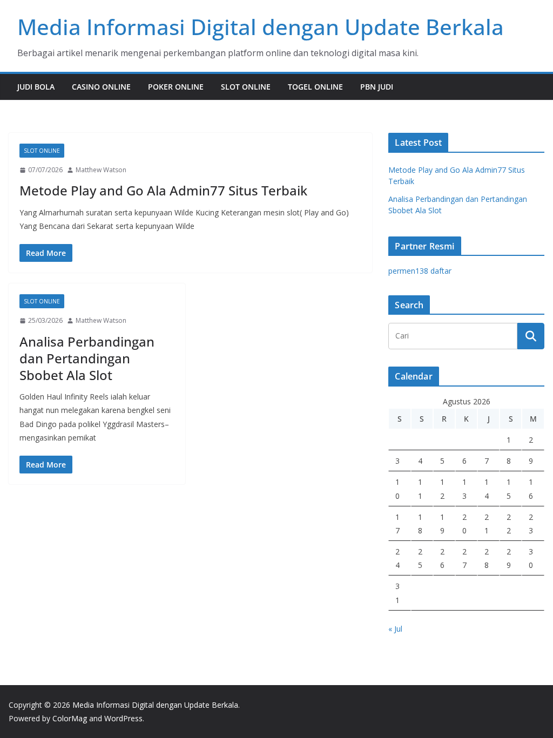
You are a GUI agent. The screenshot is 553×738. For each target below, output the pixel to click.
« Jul (395, 629)
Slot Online (246, 87)
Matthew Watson (101, 169)
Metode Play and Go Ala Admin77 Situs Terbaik (163, 190)
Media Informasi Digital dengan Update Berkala (260, 27)
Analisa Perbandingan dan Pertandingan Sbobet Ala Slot (86, 358)
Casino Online (101, 87)
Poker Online (176, 87)
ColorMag (69, 718)
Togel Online (315, 87)
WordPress (123, 718)
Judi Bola (36, 87)
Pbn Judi (376, 87)
